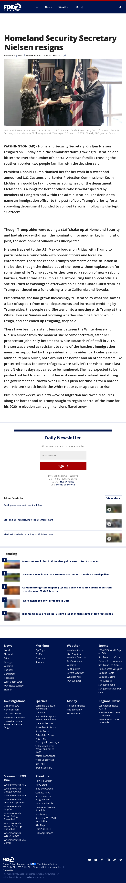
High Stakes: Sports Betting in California (45, 718)
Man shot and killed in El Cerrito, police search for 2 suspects (60, 561)
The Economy (74, 709)
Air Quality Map (75, 661)
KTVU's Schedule (44, 803)
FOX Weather (74, 680)
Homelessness (12, 709)
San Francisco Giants (109, 665)
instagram (108, 859)
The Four (40, 712)
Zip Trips (40, 650)
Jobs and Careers (44, 788)
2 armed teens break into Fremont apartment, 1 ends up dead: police (65, 574)
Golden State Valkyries (110, 668)
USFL (101, 692)
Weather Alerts (75, 650)
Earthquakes (73, 668)
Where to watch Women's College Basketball (13, 826)
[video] (114, 508)
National (8, 654)
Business (8, 669)
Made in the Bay (44, 723)
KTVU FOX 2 (9, 55)
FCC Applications (44, 832)
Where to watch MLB (15, 795)
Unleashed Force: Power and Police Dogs (13, 724)
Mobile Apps (42, 814)
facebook (102, 859)
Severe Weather (75, 672)
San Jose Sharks (106, 684)
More (79, 7)
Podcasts (9, 677)
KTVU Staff (41, 784)
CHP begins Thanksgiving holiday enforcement (28, 519)
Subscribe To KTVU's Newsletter (46, 820)
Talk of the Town (44, 735)
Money (72, 701)
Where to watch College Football (12, 790)
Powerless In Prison (14, 717)
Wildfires (8, 665)
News (20, 55)
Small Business (75, 713)
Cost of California (13, 713)
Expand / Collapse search (120, 7)
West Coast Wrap (13, 681)
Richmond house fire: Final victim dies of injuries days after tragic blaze (67, 613)
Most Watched (14, 498)
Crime (7, 658)
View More (113, 498)
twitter (120, 859)
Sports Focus (42, 731)
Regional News (109, 701)
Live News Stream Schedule (45, 809)
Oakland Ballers (106, 676)
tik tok (114, 859)
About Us (42, 776)
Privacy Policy (66, 481)
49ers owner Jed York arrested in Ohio (45, 600)
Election (8, 689)
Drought (8, 662)
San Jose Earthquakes (109, 688)
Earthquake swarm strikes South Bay (23, 505)
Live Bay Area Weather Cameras (76, 656)
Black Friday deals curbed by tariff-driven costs (28, 534)
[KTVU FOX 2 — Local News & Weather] (15, 7)
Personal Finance (76, 705)
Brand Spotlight (43, 767)
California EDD (12, 705)
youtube (95, 859)
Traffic (38, 654)
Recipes (39, 662)
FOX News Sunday (13, 685)
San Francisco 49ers (109, 657)
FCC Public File (43, 829)
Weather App (74, 676)
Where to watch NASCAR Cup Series (14, 801)
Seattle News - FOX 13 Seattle (108, 721)
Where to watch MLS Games (15, 841)
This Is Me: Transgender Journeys (47, 741)
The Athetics (105, 680)
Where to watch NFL (15, 784)
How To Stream (43, 780)
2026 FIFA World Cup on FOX (109, 652)
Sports (103, 645)
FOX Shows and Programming (43, 798)
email (89, 859)
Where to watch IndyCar (12, 808)
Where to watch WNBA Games (12, 834)
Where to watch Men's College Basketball (12, 816)
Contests (40, 658)
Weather (73, 645)
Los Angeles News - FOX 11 (109, 707)
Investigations (14, 701)
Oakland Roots (106, 672)
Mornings (42, 645)
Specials (41, 701)
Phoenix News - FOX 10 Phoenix (109, 714)
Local (7, 650)
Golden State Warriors (110, 661)
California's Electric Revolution (45, 707)
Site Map (40, 825)
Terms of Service (65, 484)
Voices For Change (45, 755)
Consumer (9, 673)
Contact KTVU (42, 792)
